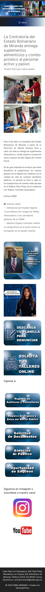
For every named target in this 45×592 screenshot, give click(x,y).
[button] (14, 14)
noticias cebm (14, 204)
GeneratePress (22, 588)
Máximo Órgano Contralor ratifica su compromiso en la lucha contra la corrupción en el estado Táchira (22, 227)
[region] (22, 8)
